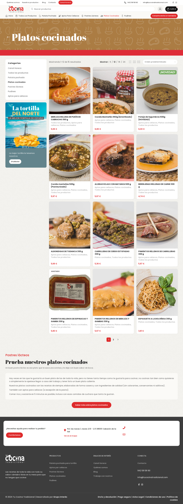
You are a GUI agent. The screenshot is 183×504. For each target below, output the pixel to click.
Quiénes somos (100, 470)
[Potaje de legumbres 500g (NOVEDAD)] (157, 93)
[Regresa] (8, 40)
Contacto (141, 466)
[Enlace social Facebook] (173, 5)
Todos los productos (18, 76)
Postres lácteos (15, 90)
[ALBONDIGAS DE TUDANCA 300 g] (69, 228)
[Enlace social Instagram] (176, 5)
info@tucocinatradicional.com (141, 437)
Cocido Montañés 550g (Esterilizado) (113, 120)
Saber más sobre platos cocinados (91, 408)
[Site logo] (16, 12)
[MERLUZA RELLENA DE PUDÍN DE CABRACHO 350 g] (69, 93)
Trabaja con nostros (102, 479)
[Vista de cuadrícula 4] (138, 65)
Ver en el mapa (70, 439)
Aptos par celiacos (58, 470)
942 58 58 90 (132, 431)
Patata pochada (16, 80)
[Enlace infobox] (131, 6)
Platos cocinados (17, 85)
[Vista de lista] (130, 65)
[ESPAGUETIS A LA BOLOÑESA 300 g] (157, 295)
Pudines (12, 94)
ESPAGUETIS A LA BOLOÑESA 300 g (155, 322)
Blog (95, 475)
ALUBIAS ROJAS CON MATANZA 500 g (113, 187)
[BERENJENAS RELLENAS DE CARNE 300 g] (157, 161)
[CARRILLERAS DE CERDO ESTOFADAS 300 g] (113, 228)
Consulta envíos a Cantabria (164, 19)
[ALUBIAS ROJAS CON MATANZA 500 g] (113, 161)
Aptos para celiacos (18, 99)
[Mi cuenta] (160, 12)
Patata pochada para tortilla (62, 466)
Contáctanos (14, 438)
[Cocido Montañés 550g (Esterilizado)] (113, 93)
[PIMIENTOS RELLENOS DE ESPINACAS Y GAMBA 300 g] (69, 295)
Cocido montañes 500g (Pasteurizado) (62, 188)
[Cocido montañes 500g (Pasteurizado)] (69, 161)
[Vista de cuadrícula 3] (134, 65)
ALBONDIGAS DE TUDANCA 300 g (67, 254)
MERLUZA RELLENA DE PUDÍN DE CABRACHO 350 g (66, 121)
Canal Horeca (14, 71)
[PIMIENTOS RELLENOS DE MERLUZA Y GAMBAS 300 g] (113, 295)
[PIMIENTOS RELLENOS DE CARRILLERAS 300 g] (157, 228)
